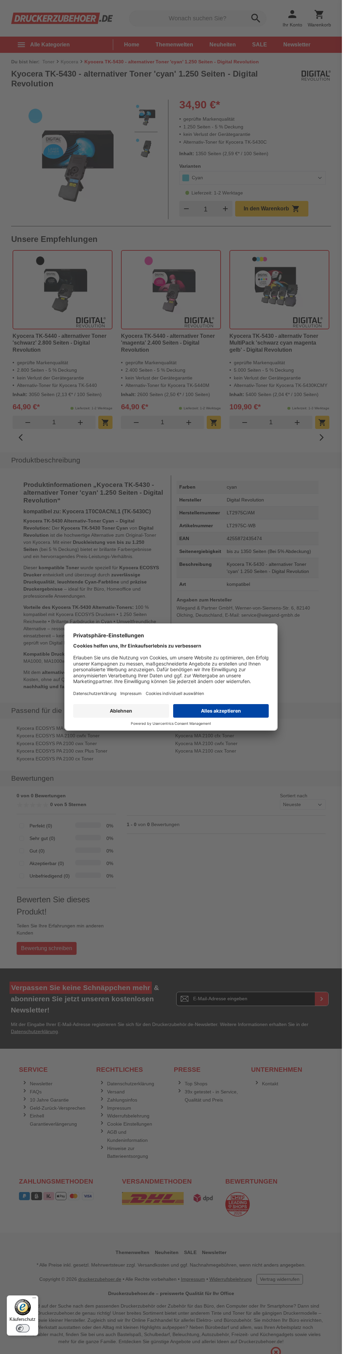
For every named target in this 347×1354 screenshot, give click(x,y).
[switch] (22, 1328)
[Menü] (34, 1299)
